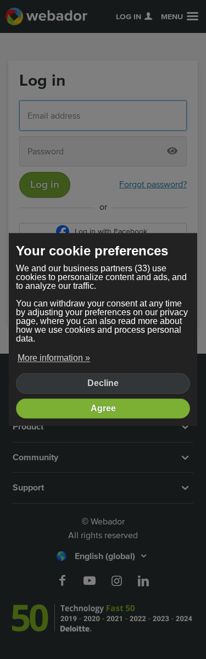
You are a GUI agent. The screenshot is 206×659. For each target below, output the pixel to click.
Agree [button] (103, 408)
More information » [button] (54, 357)
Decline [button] (103, 383)
